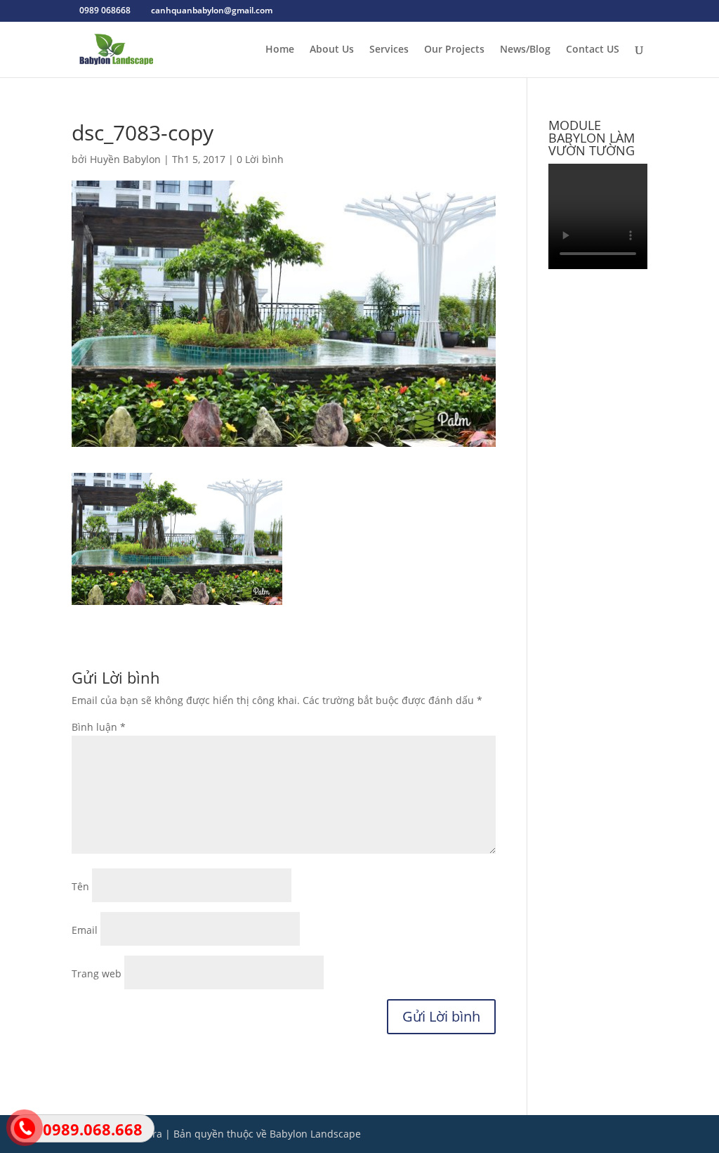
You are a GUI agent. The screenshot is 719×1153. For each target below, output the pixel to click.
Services (389, 50)
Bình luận (99, 727)
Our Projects (454, 50)
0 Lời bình (260, 159)
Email (85, 930)
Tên (80, 886)
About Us (332, 50)
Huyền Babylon (125, 159)
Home (279, 50)
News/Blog (525, 50)
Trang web (96, 973)
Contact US (592, 50)
